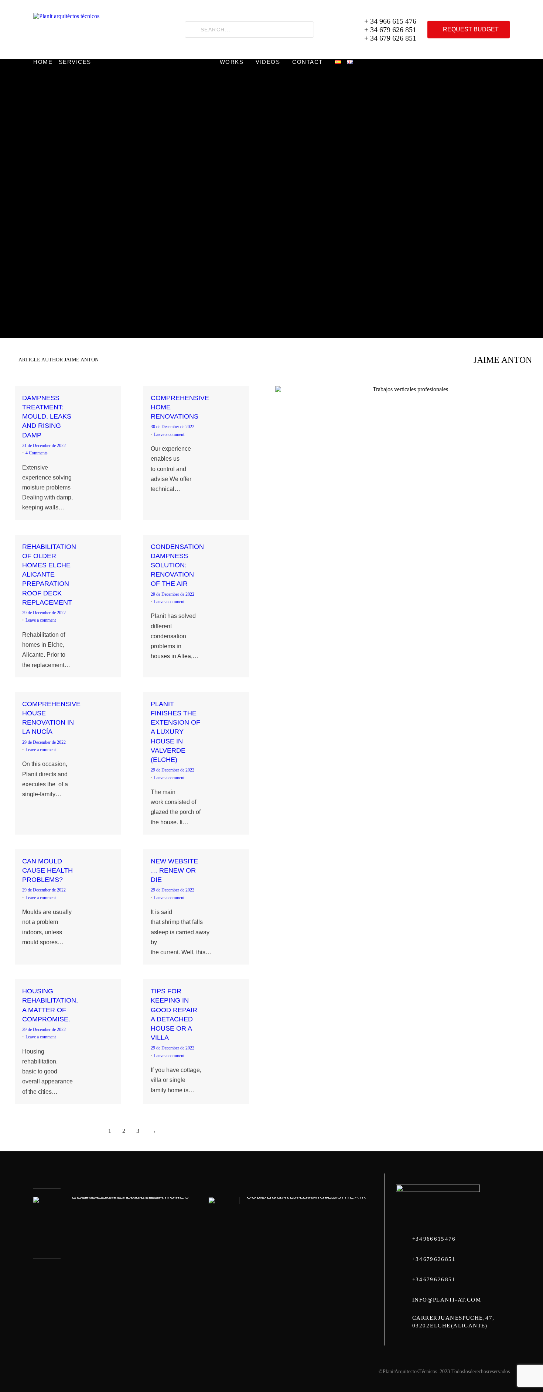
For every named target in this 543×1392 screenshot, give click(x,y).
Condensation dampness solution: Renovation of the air (307, 1196)
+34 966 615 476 (433, 1239)
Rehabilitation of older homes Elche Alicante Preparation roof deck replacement (130, 1196)
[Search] (192, 29)
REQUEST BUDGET (471, 29)
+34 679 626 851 (433, 1259)
